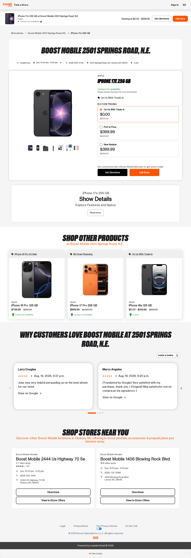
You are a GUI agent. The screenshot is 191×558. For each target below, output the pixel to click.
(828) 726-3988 (113, 472)
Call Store (144, 172)
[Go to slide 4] (102, 413)
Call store (180, 18)
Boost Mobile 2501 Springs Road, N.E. (47, 33)
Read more (95, 212)
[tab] (95, 553)
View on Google (30, 393)
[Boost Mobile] (7, 5)
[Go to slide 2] (97, 413)
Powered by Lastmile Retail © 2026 (96, 545)
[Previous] (9, 388)
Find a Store (21, 4)
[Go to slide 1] (92, 413)
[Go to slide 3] (100, 413)
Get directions (162, 18)
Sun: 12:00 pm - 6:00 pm (49, 63)
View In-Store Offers (53, 500)
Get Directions (112, 172)
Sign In (175, 4)
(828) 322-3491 (28, 475)
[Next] (181, 388)
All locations (17, 33)
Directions (53, 492)
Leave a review (166, 355)
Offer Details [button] (95, 553)
